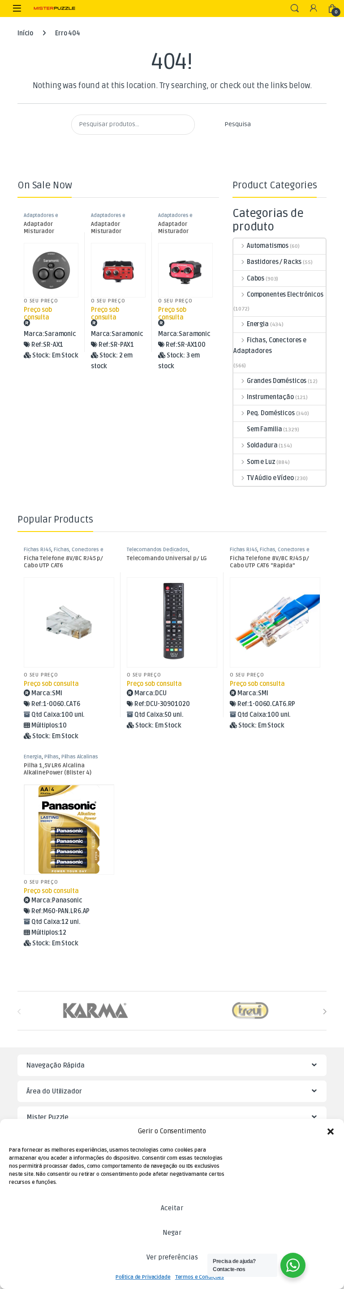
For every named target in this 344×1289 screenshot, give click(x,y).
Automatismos (267, 246)
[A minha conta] (313, 9)
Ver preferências (172, 1257)
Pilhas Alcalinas (79, 757)
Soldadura (262, 445)
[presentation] (324, 1011)
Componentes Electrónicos (285, 294)
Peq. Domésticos (271, 413)
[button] (330, 1131)
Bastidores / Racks (274, 262)
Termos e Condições (199, 1277)
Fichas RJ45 (37, 550)
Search (295, 8)
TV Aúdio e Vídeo (270, 478)
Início (25, 33)
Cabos (255, 278)
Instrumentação (270, 397)
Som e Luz (261, 462)
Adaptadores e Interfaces (41, 218)
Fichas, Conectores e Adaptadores (269, 345)
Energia (258, 324)
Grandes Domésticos (276, 381)
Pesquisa (237, 124)
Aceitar (172, 1208)
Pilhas (51, 757)
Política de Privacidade (143, 1277)
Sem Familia (264, 429)
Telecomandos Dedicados (157, 550)
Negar (172, 1233)
